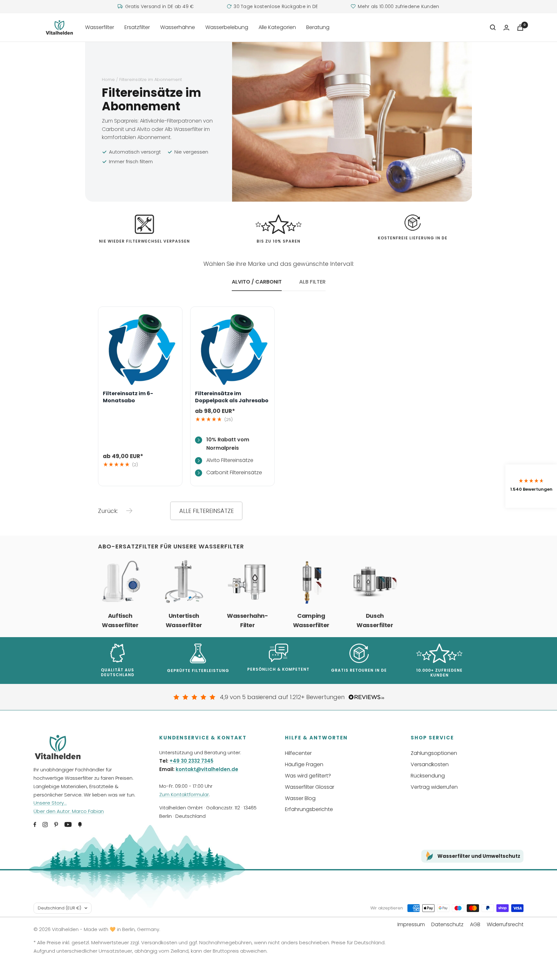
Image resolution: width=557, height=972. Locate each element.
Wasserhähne (177, 27)
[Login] (506, 27)
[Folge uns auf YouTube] (68, 824)
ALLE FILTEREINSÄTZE (206, 511)
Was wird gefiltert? (308, 775)
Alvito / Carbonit (257, 282)
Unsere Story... (50, 802)
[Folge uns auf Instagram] (45, 824)
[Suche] (493, 27)
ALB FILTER (312, 282)
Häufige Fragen (304, 764)
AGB (475, 924)
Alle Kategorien (277, 27)
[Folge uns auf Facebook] (35, 824)
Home (108, 79)
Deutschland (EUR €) (59, 908)
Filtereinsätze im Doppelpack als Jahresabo (232, 397)
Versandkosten (430, 764)
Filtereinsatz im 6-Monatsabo (128, 397)
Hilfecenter (298, 753)
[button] (531, 486)
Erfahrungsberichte (309, 809)
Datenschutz (447, 924)
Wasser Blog (300, 798)
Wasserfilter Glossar (309, 787)
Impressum (411, 924)
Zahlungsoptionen (434, 753)
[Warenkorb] (520, 28)
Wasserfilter (99, 27)
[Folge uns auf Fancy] (80, 824)
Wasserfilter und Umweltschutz (478, 856)
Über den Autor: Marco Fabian (69, 811)
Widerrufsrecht (505, 924)
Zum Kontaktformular (184, 794)
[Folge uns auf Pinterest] (56, 824)
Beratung (317, 27)
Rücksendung (428, 775)
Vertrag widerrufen (434, 787)
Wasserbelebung (226, 27)
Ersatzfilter (137, 27)
